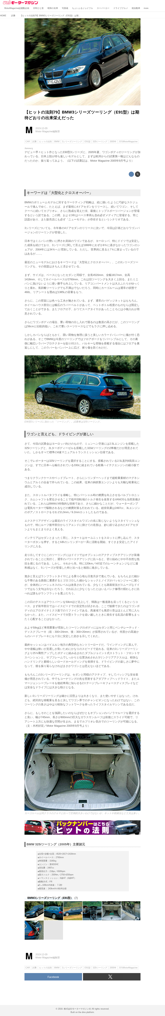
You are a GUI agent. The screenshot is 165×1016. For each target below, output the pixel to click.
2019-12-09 (41, 128)
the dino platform (86, 1012)
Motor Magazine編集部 (47, 131)
